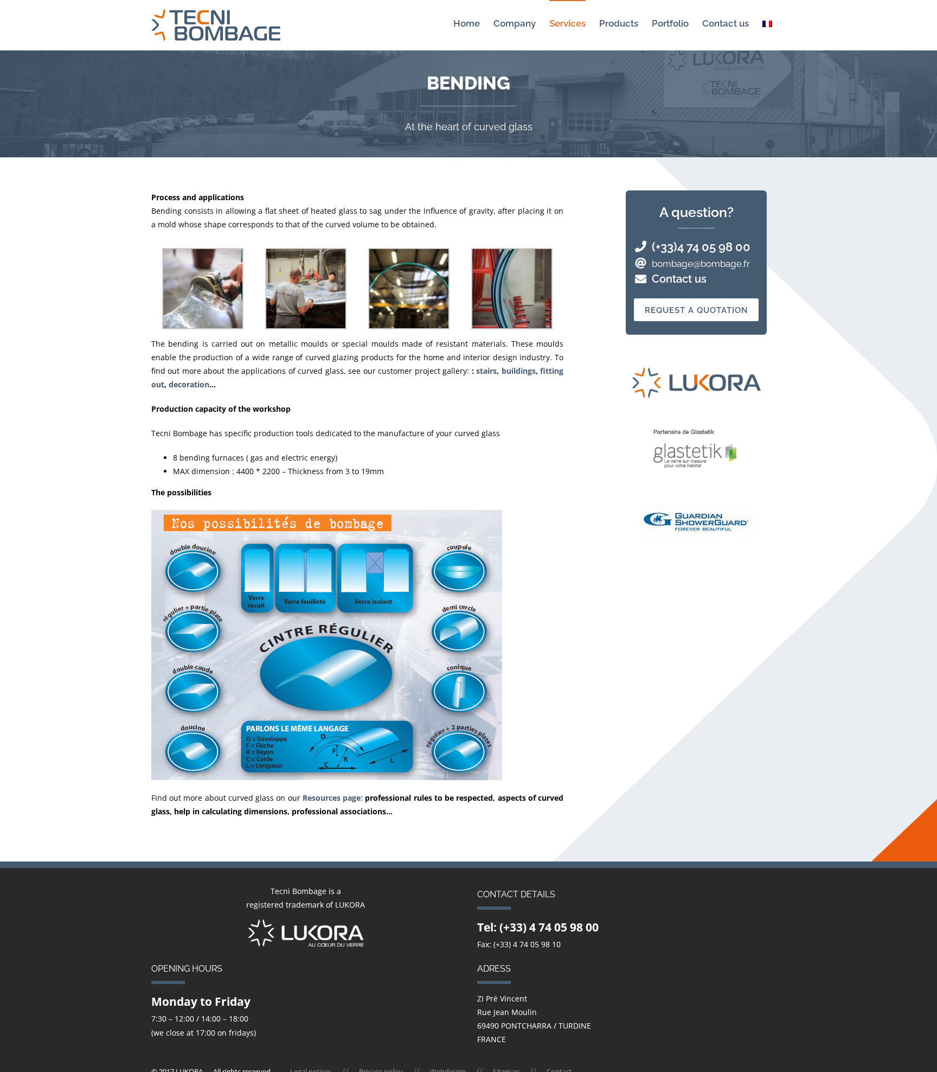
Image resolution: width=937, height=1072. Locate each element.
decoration (189, 384)
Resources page (332, 798)
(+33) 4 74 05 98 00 (549, 927)
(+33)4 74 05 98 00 (701, 247)
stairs (486, 371)
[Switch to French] (767, 23)
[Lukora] (306, 926)
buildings (519, 371)
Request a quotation (696, 310)
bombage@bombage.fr (701, 263)
